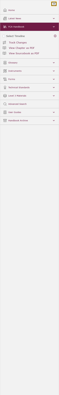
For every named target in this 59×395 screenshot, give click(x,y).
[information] (55, 36)
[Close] (54, 3)
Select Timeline (15, 36)
